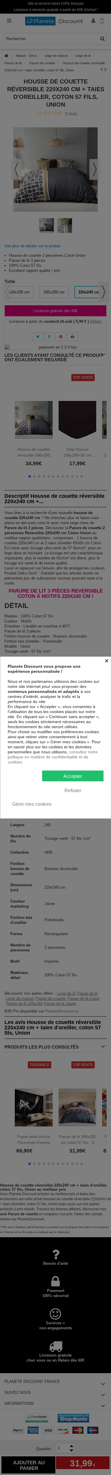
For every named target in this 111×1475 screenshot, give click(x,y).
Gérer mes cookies (32, 804)
